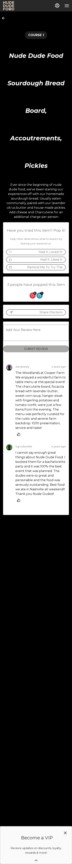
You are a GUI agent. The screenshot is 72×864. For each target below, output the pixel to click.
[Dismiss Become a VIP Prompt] (65, 832)
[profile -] (57, 5)
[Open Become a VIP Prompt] (36, 860)
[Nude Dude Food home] (20, 6)
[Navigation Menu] (67, 5)
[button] (4, 18)
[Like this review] (19, 434)
